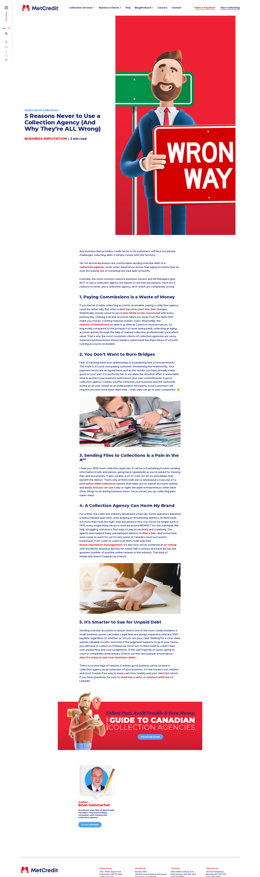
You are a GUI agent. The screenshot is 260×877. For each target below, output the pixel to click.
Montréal (140, 868)
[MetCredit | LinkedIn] (6, 46)
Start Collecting (230, 7)
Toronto (175, 868)
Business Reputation (46, 139)
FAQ (128, 7)
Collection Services (81, 7)
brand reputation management (100, 544)
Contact (176, 7)
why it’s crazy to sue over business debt (107, 657)
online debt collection (100, 483)
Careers (162, 7)
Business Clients (109, 7)
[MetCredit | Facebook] (6, 51)
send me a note (131, 677)
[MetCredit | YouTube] (6, 59)
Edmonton (106, 868)
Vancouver (212, 868)
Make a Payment (205, 7)
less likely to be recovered (141, 313)
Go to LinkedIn (89, 824)
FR (9, 28)
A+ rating (170, 544)
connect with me (158, 677)
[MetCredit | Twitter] (6, 41)
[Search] (6, 33)
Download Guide (150, 736)
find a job (148, 533)
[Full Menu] (6, 6)
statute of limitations (94, 324)
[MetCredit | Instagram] (6, 55)
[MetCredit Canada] (40, 8)
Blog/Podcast (143, 7)
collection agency (91, 267)
